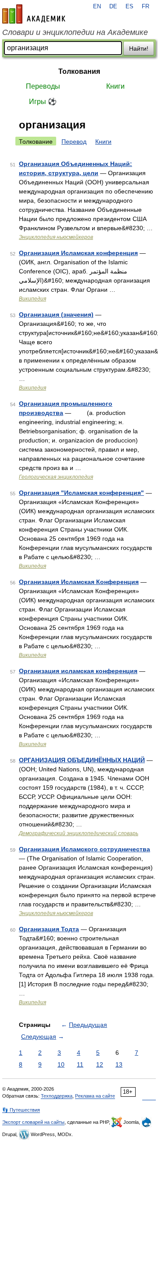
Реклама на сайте (95, 1096)
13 (118, 1064)
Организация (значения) (56, 314)
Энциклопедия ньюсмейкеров (56, 237)
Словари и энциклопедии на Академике (75, 32)
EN (97, 6)
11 (80, 1064)
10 (61, 1064)
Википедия (32, 299)
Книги (115, 86)
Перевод (73, 141)
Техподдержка (56, 1096)
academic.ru (33, 14)
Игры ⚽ (43, 101)
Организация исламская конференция (78, 670)
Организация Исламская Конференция (79, 581)
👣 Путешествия (21, 1109)
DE (113, 6)
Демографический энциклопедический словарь (78, 833)
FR (145, 6)
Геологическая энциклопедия (56, 477)
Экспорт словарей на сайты (33, 1122)
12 (99, 1064)
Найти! (138, 48)
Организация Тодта (49, 929)
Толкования (79, 71)
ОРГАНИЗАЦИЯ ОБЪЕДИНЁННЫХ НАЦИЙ (82, 760)
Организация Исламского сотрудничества (84, 849)
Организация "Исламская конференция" (81, 492)
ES (129, 6)
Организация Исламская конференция (78, 252)
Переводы (43, 86)
